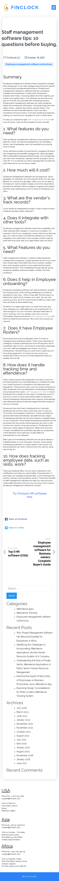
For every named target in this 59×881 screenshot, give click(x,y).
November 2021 (25, 727)
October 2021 (24, 732)
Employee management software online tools (29, 64)
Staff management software (37, 392)
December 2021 (25, 724)
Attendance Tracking (27, 613)
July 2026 (22, 708)
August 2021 (23, 735)
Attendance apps (25, 609)
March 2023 (23, 712)
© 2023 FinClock (29, 876)
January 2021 (23, 747)
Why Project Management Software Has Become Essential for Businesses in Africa (34, 636)
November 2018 (25, 755)
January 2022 (23, 720)
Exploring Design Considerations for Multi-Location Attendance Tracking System (33, 692)
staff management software (39, 119)
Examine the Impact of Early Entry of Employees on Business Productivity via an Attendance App (34, 680)
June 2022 (22, 716)
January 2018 (23, 759)
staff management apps (41, 316)
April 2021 (22, 743)
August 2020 (23, 751)
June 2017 (22, 763)
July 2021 (21, 739)
